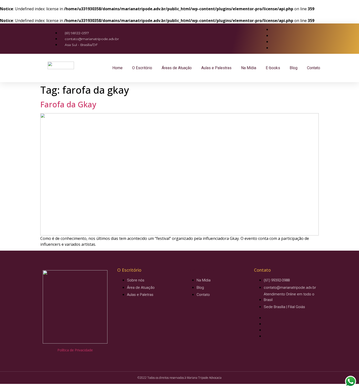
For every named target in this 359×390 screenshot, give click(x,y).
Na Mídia (248, 68)
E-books (273, 68)
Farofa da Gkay (68, 104)
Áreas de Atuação (177, 68)
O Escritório (142, 68)
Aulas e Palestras (216, 68)
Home (117, 68)
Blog (293, 68)
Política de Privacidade (75, 350)
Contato (313, 68)
